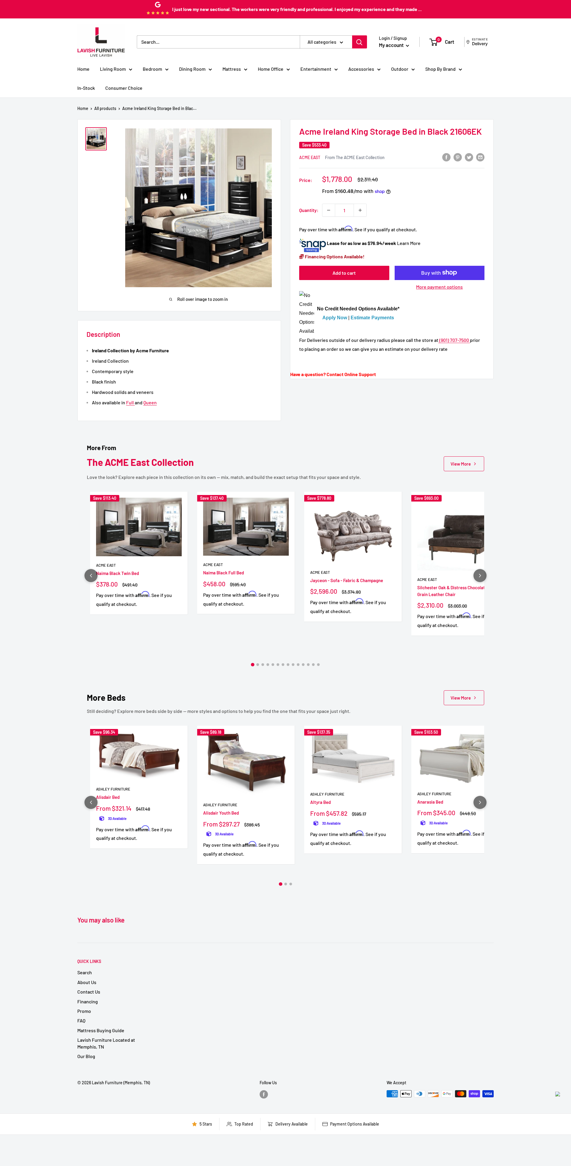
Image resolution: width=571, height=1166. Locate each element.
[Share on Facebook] (446, 156)
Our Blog (86, 1056)
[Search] (359, 41)
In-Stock (86, 88)
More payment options (439, 286)
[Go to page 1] (253, 664)
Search (84, 972)
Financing (87, 1001)
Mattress (231, 69)
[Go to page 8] (288, 664)
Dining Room (192, 69)
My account (391, 45)
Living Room (113, 69)
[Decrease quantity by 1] (328, 210)
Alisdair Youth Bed (221, 812)
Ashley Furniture (113, 789)
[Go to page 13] (313, 664)
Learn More (409, 243)
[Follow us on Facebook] (264, 1094)
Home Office (270, 69)
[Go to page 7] (283, 664)
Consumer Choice (123, 88)
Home (83, 69)
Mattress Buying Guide (100, 1030)
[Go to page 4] (267, 664)
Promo (84, 1011)
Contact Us (88, 991)
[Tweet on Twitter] (469, 156)
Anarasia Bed (430, 801)
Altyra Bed (320, 802)
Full (130, 402)
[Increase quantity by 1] (360, 210)
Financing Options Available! (334, 256)
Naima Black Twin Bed (117, 573)
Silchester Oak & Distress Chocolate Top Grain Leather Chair (456, 591)
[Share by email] (480, 156)
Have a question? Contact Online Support (333, 374)
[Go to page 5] (273, 664)
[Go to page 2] (257, 664)
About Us (86, 982)
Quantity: (309, 210)
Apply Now (334, 317)
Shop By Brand (440, 69)
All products (105, 108)
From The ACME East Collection (355, 157)
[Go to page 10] (298, 664)
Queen (150, 402)
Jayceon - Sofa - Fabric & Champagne (346, 580)
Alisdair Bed (108, 797)
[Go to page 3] (262, 664)
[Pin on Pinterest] (458, 156)
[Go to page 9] (293, 664)
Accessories (361, 69)
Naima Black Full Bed (223, 572)
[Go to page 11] (303, 664)
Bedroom (152, 69)
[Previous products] (91, 575)
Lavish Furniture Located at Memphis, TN (106, 1043)
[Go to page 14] (318, 664)
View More (461, 463)
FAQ (81, 1020)
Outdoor (399, 69)
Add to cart (344, 272)
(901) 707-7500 (454, 340)
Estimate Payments (372, 317)
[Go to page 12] (308, 664)
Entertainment (315, 69)
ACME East (309, 157)
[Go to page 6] (278, 664)
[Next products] (480, 575)
